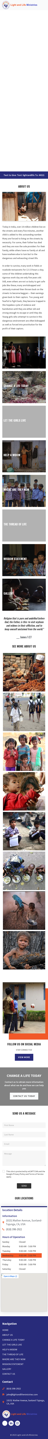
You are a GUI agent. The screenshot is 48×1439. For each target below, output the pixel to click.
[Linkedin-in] (11, 1423)
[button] (24, 1057)
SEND (24, 1185)
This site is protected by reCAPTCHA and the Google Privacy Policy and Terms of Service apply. (25, 1174)
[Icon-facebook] (4, 1423)
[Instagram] (17, 1423)
